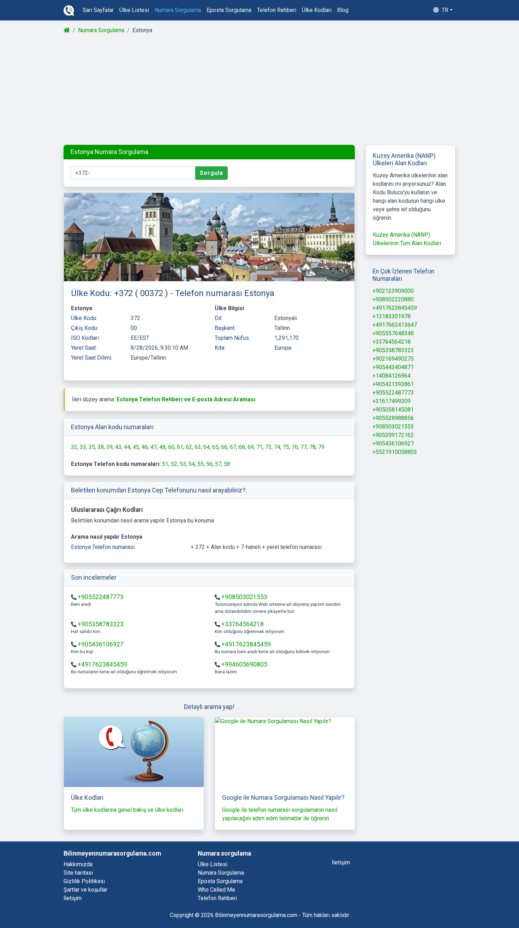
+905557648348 (393, 333)
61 (180, 447)
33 (83, 447)
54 (192, 464)
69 (250, 447)
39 (109, 447)
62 (189, 447)
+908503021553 (244, 597)
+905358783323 (101, 624)
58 (227, 464)
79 (321, 447)
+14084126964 (391, 375)
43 (118, 447)
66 (224, 447)
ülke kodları (317, 10)
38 (100, 447)
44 (127, 447)
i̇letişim (341, 862)
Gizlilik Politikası (84, 881)
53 (183, 464)
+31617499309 (391, 401)
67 (233, 447)
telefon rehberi (276, 10)
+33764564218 (242, 624)
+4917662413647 (394, 324)
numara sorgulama (178, 10)
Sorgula (211, 173)
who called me (216, 889)
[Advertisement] (259, 89)
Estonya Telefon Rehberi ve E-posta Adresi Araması (186, 399)
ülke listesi (134, 10)
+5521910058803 (394, 452)
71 (259, 447)
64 (206, 447)
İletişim (73, 898)
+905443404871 (393, 367)
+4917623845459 (246, 644)
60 (171, 447)
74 (277, 447)
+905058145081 (393, 409)
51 (165, 464)
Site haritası (78, 872)
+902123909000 (393, 291)
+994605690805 (244, 664)
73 (268, 447)
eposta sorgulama (229, 10)
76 (295, 447)
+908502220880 (393, 299)
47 (153, 447)
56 (209, 464)
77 (303, 447)
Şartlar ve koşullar (85, 889)
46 (145, 447)
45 (136, 447)
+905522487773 (101, 597)
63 (198, 447)
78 (312, 447)
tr (444, 10)
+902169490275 (393, 358)
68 (242, 447)
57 (218, 464)
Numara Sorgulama (101, 30)
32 (74, 447)
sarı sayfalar (98, 10)
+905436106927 (101, 644)
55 (200, 464)
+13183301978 (391, 316)
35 (92, 447)
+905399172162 (393, 435)
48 (162, 447)
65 (215, 447)
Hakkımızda (78, 864)
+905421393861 (393, 384)
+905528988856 (393, 418)
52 (174, 464)
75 (286, 447)
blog (342, 10)
